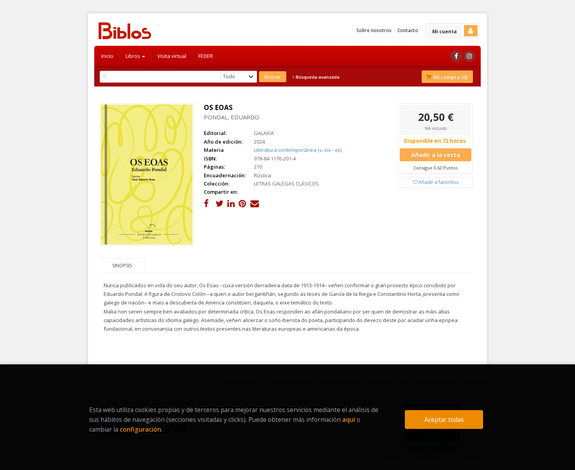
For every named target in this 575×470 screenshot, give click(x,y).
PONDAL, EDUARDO (231, 117)
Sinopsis (122, 265)
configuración (140, 429)
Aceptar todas (444, 419)
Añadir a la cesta (435, 154)
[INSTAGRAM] (469, 56)
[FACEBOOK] (456, 56)
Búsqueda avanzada (317, 77)
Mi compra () (449, 77)
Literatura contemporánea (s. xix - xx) (297, 149)
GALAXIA (264, 133)
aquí (348, 419)
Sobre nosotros (374, 30)
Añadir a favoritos (437, 182)
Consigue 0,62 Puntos (435, 168)
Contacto (407, 30)
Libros (133, 55)
